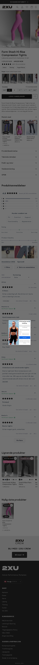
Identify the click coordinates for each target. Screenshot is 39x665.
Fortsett (25, 337)
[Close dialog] (29, 321)
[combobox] (20, 334)
